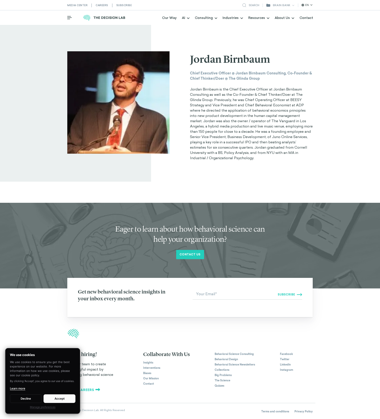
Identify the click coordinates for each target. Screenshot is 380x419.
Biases (147, 373)
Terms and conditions (275, 411)
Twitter (284, 359)
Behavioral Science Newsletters (235, 365)
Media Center (77, 5)
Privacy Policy (303, 411)
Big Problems (223, 375)
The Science (222, 380)
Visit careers (80, 390)
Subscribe (124, 5)
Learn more (17, 388)
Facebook (286, 354)
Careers (102, 5)
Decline (26, 398)
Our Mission (151, 378)
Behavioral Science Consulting (234, 354)
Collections (222, 370)
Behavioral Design (226, 359)
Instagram (286, 370)
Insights (148, 363)
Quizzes (219, 386)
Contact (306, 17)
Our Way (169, 17)
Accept (60, 398)
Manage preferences (42, 407)
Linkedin (285, 365)
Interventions (151, 368)
